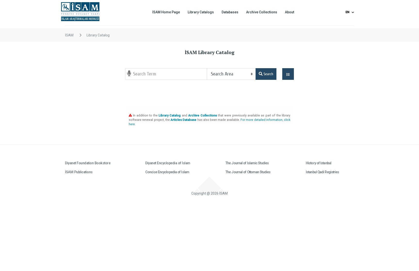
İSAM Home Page (166, 12)
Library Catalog (98, 35)
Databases (230, 12)
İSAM (69, 35)
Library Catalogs (201, 12)
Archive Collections (261, 12)
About (289, 12)
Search (268, 74)
